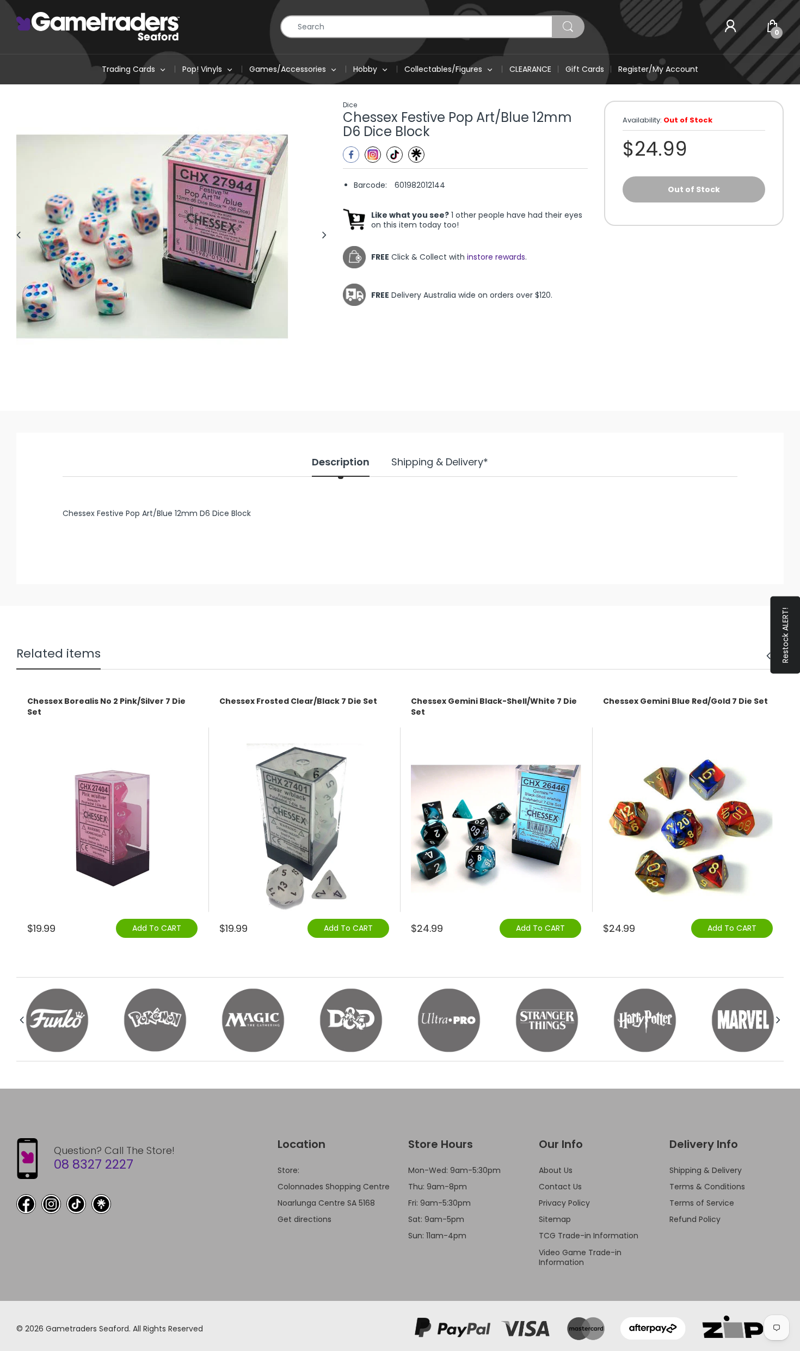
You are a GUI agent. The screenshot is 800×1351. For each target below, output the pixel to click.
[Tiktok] (394, 154)
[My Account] (730, 27)
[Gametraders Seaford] (98, 26)
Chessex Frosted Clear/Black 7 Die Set (298, 701)
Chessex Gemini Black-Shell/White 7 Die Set (494, 706)
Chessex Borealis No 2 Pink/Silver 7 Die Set (106, 706)
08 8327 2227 (93, 1164)
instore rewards (496, 256)
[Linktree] (416, 154)
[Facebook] (351, 154)
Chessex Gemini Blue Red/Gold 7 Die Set (685, 701)
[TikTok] (76, 1204)
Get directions (304, 1219)
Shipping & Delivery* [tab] (439, 462)
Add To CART (156, 928)
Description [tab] (341, 462)
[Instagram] (373, 154)
